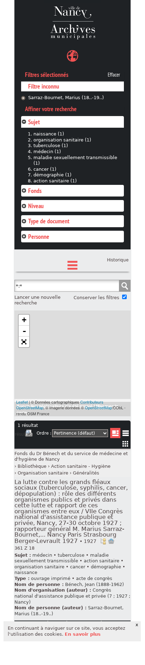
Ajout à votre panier (111, 541)
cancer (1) (44, 169)
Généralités (86, 473)
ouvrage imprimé (50, 578)
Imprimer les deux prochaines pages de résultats (29, 434)
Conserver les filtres (96, 297)
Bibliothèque (32, 466)
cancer (77, 566)
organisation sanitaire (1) (62, 140)
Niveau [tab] (36, 206)
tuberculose (71, 555)
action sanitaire (101, 560)
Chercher (124, 285)
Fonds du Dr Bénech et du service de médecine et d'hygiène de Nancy (71, 456)
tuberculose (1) (50, 145)
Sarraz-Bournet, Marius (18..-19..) (66, 97)
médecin (42, 555)
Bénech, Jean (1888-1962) (94, 584)
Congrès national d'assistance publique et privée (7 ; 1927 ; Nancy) (72, 595)
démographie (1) (52, 174)
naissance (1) (48, 134)
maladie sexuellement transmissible (61, 558)
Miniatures (125, 444)
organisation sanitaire (39, 566)
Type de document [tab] (48, 221)
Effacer (114, 75)
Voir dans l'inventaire (103, 541)
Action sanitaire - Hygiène (81, 466)
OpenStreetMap (98, 407)
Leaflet (22, 402)
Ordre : (44, 433)
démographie (106, 566)
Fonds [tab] (35, 191)
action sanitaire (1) (55, 180)
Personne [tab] (38, 236)
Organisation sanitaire (43, 473)
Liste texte (125, 434)
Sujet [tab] (34, 122)
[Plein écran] (24, 342)
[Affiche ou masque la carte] (72, 57)
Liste (115, 433)
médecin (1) (47, 151)
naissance (25, 572)
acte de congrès (94, 578)
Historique (117, 260)
